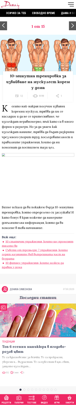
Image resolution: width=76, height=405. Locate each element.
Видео (44, 402)
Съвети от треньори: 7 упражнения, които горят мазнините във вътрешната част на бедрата (35, 254)
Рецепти (6, 402)
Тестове (31, 402)
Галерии (19, 402)
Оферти (70, 402)
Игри (57, 402)
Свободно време (43, 13)
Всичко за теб (16, 13)
